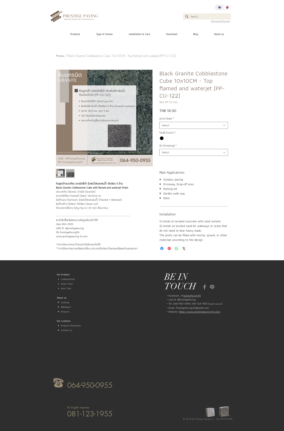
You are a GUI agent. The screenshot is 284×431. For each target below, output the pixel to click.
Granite (175, 339)
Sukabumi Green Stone (91, 353)
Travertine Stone (81, 358)
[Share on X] (184, 248)
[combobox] (193, 125)
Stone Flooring (192, 348)
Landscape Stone (160, 344)
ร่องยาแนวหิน (102, 362)
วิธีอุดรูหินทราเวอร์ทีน (181, 362)
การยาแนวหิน (220, 358)
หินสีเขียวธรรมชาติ (81, 372)
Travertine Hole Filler (186, 353)
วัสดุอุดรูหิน (146, 362)
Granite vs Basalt (219, 339)
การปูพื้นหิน (207, 358)
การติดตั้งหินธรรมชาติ (189, 358)
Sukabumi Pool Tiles (110, 353)
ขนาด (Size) (166, 118)
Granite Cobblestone (188, 339)
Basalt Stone (106, 339)
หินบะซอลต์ (184, 367)
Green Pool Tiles (65, 344)
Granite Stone (204, 339)
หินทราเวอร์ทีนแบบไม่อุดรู (107, 367)
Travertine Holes (202, 353)
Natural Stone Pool (85, 348)
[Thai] (219, 7)
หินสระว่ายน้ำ (65, 372)
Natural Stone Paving (67, 348)
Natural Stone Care (191, 344)
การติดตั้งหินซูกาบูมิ (169, 358)
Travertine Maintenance (220, 353)
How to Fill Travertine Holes (121, 344)
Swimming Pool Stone (143, 353)
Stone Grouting (206, 348)
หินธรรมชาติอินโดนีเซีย (166, 367)
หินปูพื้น (194, 367)
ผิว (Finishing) (168, 145)
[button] (99, 34)
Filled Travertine (163, 339)
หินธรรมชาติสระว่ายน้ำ (144, 367)
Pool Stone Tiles (179, 348)
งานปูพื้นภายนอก (66, 362)
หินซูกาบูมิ (197, 362)
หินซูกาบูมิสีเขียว (211, 362)
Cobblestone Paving (134, 339)
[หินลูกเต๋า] (205, 287)
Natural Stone (175, 344)
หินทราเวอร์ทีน (65, 367)
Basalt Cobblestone (91, 339)
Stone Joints (219, 348)
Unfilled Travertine (96, 358)
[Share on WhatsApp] (176, 248)
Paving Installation (151, 348)
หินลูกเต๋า (219, 367)
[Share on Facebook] (162, 248)
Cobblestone (119, 339)
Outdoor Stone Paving (133, 348)
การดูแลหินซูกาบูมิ (128, 358)
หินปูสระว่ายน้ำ (206, 367)
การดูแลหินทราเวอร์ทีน (148, 358)
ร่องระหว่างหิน (116, 362)
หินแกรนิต (96, 372)
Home (60, 56)
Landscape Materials (142, 344)
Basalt (78, 339)
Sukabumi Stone (126, 353)
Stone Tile (75, 353)
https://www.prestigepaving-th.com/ (199, 312)
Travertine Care (170, 353)
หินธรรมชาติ (126, 367)
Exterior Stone (149, 339)
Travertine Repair (65, 358)
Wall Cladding (112, 358)
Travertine (158, 353)
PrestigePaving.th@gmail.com (192, 308)
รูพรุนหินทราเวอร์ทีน (85, 362)
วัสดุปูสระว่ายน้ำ (132, 362)
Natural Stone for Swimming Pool (109, 348)
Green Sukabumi (81, 344)
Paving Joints (165, 348)
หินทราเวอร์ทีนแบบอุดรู (84, 367)
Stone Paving (64, 353)
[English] (227, 7)
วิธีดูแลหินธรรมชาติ (161, 362)
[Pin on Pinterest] (169, 248)
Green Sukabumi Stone (99, 344)
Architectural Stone (66, 339)
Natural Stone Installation (211, 344)
